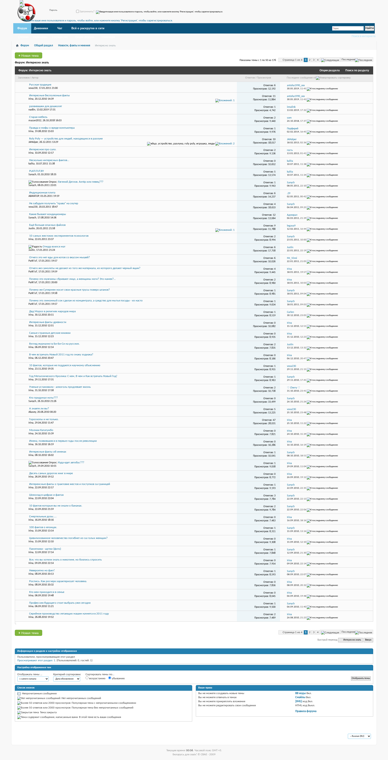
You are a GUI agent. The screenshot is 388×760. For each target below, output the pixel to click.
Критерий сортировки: (67, 674)
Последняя (348, 59)
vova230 (33, 88)
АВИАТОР (34, 196)
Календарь (40, 37)
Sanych (32, 174)
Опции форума (84, 37)
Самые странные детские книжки (50, 333)
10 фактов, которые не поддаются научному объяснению (64, 365)
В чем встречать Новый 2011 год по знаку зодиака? (61, 354)
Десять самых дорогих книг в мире (51, 473)
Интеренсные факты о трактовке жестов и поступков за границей (69, 484)
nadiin (32, 109)
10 (274, 139)
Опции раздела (330, 70)
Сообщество (60, 37)
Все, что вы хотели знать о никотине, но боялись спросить (65, 559)
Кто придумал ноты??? (43, 397)
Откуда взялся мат (54, 246)
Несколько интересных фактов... (49, 160)
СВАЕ (24, 736)
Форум (22, 28)
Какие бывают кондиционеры (47, 214)
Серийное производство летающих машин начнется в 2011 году (69, 613)
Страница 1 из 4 (292, 59)
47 (274, 420)
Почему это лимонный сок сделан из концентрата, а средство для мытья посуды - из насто (86, 300)
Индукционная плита (42, 192)
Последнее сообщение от (301, 77)
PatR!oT (33, 261)
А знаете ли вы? (39, 408)
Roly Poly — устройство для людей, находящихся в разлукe (66, 138)
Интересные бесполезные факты (49, 95)
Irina (31, 99)
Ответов (250, 77)
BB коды (300, 693)
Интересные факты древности (47, 322)
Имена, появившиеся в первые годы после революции (63, 440)
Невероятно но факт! (42, 570)
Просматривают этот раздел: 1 (36, 660)
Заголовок (24, 77)
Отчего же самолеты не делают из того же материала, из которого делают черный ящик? (84, 268)
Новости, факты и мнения (74, 45)
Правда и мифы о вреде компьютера (52, 127)
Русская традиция (40, 84)
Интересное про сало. (42, 149)
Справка (23, 37)
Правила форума (305, 711)
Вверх (368, 640)
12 (274, 215)
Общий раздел (43, 45)
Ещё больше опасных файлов (47, 225)
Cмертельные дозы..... (43, 516)
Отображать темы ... (29, 674)
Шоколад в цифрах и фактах (46, 494)
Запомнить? (87, 11)
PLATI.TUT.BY (36, 171)
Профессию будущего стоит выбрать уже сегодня (59, 602)
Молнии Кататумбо (41, 430)
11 (274, 96)
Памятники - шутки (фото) (45, 548)
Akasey (32, 412)
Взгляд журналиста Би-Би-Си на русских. (54, 343)
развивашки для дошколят (45, 106)
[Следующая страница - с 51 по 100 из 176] (330, 59)
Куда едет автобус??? (71, 462)
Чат (59, 28)
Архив (35, 736)
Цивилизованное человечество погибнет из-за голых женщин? (68, 538)
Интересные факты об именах (47, 451)
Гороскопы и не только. (44, 419)
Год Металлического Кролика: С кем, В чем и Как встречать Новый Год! (73, 376)
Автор (35, 77)
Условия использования (57, 736)
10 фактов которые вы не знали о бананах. (55, 505)
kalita (32, 163)
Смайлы (300, 697)
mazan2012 (35, 120)
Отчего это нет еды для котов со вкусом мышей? (59, 257)
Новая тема (28, 55)
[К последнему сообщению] (322, 88)
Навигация (108, 37)
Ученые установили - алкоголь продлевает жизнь (60, 387)
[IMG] (298, 701)
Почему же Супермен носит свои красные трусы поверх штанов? (69, 289)
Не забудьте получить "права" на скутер (53, 203)
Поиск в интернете (364, 36)
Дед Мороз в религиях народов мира (52, 311)
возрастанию (96, 678)
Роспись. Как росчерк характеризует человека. (58, 581)
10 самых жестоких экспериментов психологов (58, 235)
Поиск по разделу (357, 70)
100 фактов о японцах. (43, 527)
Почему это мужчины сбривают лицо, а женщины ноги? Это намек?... (72, 279)
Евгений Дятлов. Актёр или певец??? (80, 181)
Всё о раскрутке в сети (87, 28)
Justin (32, 228)
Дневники (41, 28)
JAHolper (33, 142)
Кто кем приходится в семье (46, 592)
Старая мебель (38, 117)
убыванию (118, 678)
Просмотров (264, 77)
